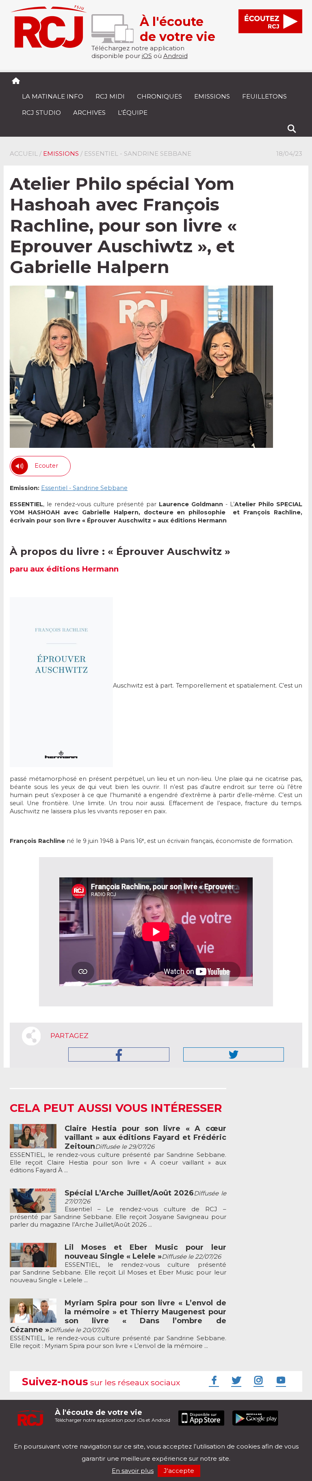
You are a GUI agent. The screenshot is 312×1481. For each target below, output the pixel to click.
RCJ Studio (41, 112)
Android (175, 56)
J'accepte (179, 1471)
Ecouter (46, 465)
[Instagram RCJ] (258, 1380)
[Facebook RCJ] (213, 1380)
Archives (89, 112)
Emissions (212, 96)
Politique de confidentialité (93, 1439)
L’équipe (132, 112)
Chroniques (159, 96)
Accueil (24, 153)
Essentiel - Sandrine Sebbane (84, 488)
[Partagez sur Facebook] (118, 1054)
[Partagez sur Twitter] (233, 1054)
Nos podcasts (147, 1439)
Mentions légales (35, 1439)
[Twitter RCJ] (235, 1380)
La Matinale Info (52, 96)
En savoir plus (133, 1471)
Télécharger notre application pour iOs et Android (112, 1415)
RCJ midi (110, 96)
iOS (147, 56)
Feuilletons (264, 96)
